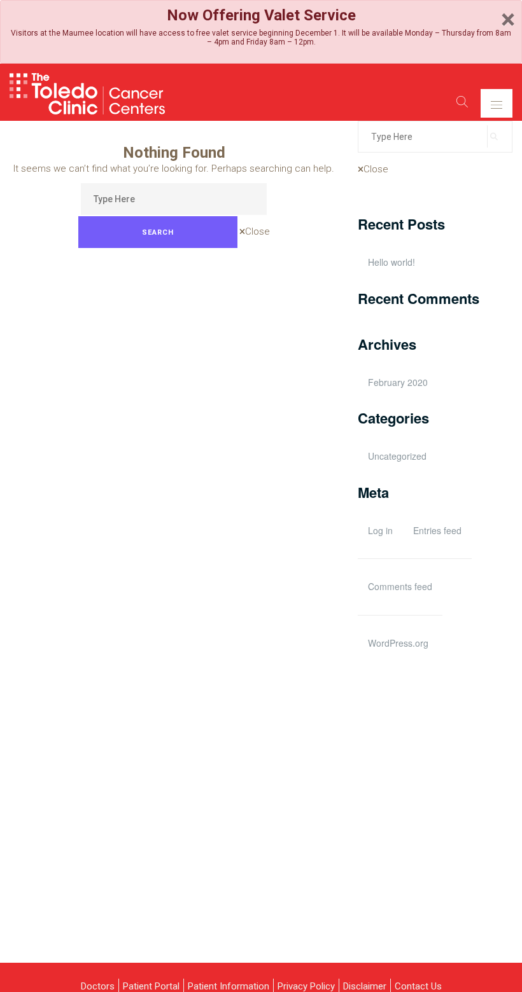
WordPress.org (398, 643)
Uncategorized (397, 456)
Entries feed (437, 530)
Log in (380, 530)
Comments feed (400, 586)
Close (257, 231)
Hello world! (391, 262)
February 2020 (398, 382)
